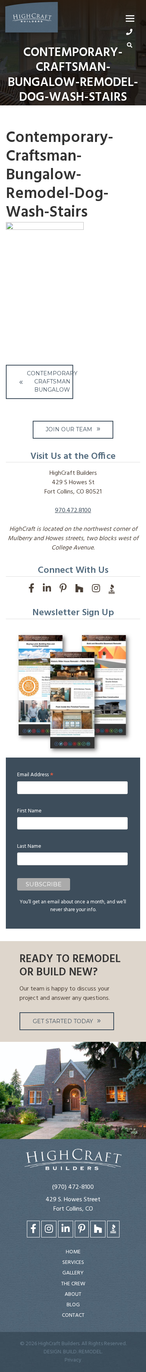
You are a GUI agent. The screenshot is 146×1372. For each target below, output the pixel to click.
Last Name (29, 846)
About (73, 1294)
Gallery (73, 1273)
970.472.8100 (73, 511)
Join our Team (69, 429)
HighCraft (31, 19)
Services (73, 1262)
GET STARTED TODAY (63, 1021)
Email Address (35, 774)
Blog (73, 1304)
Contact (73, 1315)
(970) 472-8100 (73, 1187)
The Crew (73, 1283)
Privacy (73, 1360)
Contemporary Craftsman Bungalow (49, 381)
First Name (29, 811)
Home (73, 1252)
